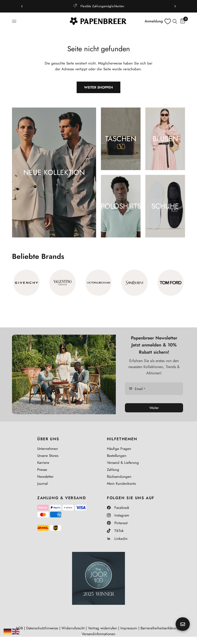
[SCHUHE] (165, 206)
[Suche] (175, 21)
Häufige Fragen (119, 448)
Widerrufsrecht (73, 628)
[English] (16, 631)
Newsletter (45, 476)
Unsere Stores (47, 455)
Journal (42, 483)
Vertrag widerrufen (102, 628)
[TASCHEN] (121, 139)
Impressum (128, 628)
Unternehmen (47, 448)
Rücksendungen (119, 476)
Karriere (43, 462)
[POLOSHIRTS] (121, 206)
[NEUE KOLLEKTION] (54, 172)
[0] (182, 21)
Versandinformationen (98, 634)
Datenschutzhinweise (42, 628)
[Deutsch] (8, 631)
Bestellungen (116, 455)
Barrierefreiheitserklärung (160, 628)
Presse (42, 469)
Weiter (154, 407)
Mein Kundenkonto (121, 483)
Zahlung (113, 469)
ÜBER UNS (48, 439)
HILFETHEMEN (122, 439)
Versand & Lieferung (123, 462)
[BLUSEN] (165, 139)
